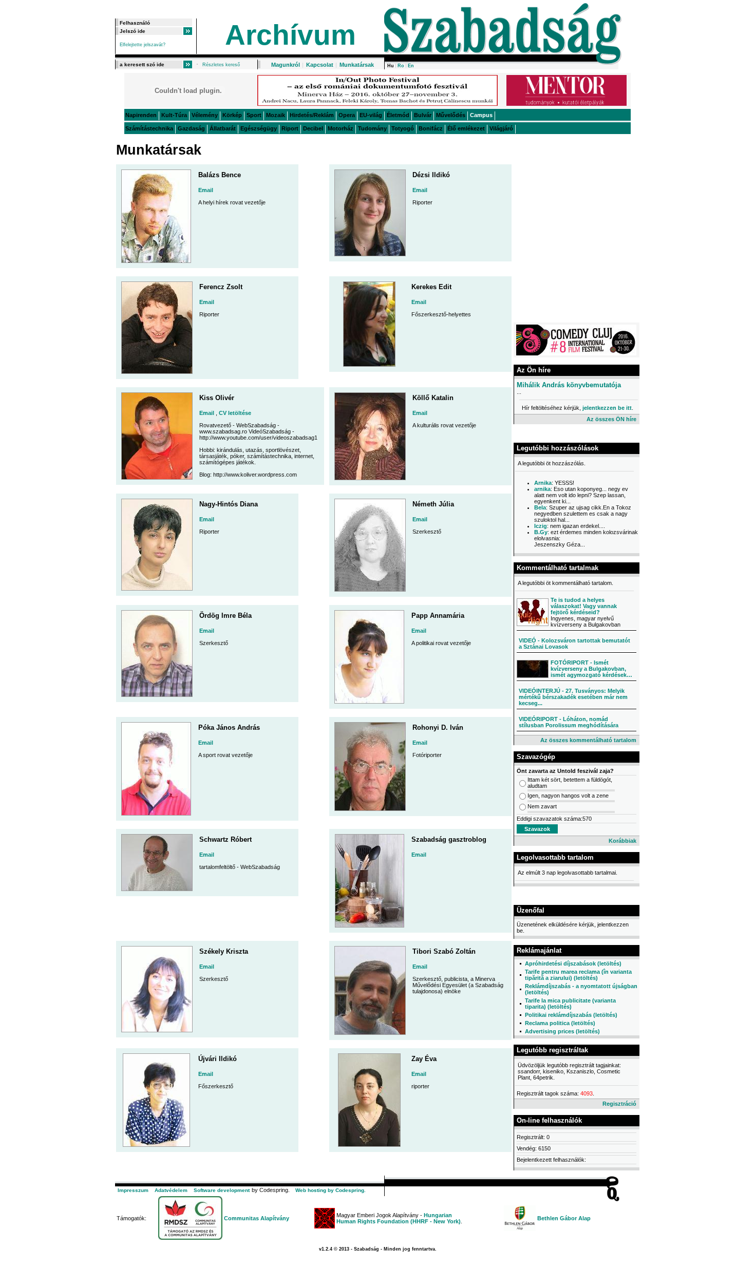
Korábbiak (622, 841)
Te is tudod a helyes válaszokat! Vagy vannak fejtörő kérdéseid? (584, 606)
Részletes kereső (221, 64)
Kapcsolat (319, 65)
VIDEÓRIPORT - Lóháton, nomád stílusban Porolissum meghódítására (568, 722)
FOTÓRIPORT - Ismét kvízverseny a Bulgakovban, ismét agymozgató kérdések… (591, 668)
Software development (222, 1190)
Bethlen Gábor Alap (564, 1218)
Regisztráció (619, 1104)
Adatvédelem (171, 1190)
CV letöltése (235, 413)
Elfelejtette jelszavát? (142, 44)
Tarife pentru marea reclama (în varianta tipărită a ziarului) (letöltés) (578, 975)
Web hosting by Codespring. (330, 1190)
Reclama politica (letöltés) (560, 1023)
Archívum (290, 35)
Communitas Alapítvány (256, 1218)
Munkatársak (356, 65)
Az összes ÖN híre (611, 419)
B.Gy (541, 532)
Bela (540, 507)
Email (205, 190)
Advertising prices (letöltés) (562, 1031)
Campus (481, 115)
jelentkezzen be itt (607, 408)
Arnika (543, 483)
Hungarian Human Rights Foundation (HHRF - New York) (398, 1218)
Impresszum (133, 1190)
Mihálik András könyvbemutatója (569, 385)
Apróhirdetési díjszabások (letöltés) (573, 963)
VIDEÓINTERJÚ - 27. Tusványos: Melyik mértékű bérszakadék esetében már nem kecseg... (573, 697)
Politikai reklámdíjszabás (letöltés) (571, 1015)
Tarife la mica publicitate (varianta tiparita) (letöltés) (570, 1003)
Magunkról (285, 65)
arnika (542, 489)
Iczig (540, 526)
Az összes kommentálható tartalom (588, 740)
